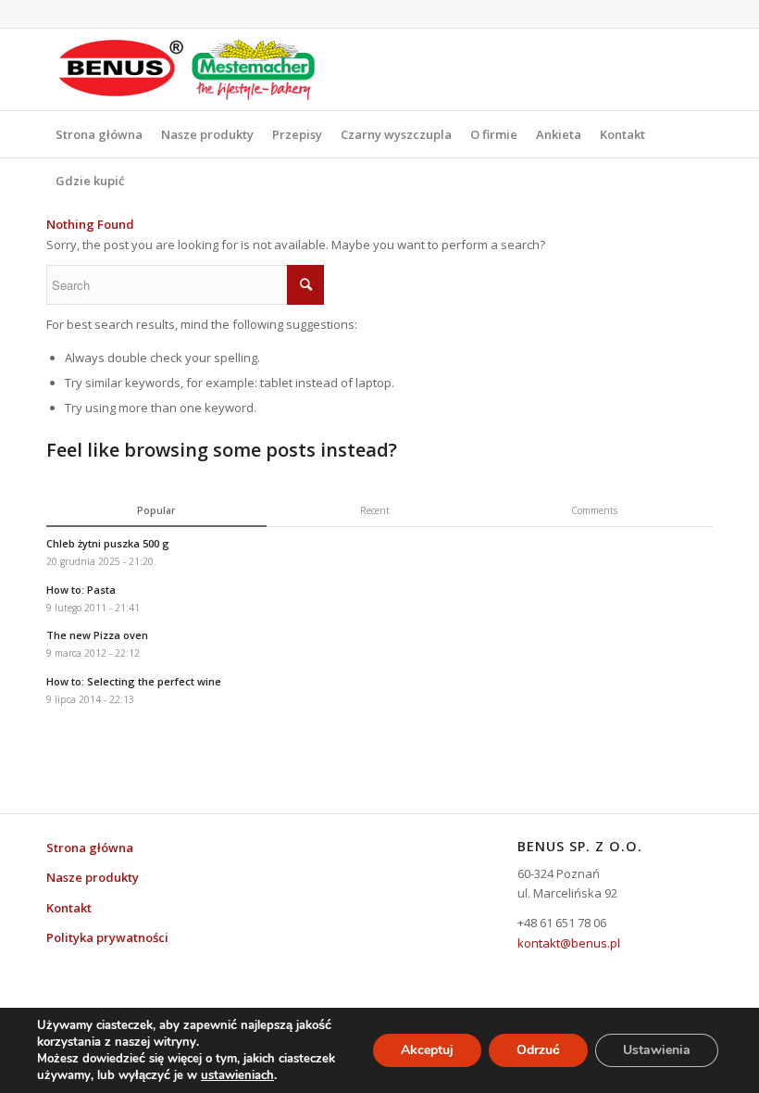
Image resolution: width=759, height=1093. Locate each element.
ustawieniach (237, 1075)
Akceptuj (427, 1050)
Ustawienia (657, 1050)
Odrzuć (538, 1050)
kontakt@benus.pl (568, 943)
